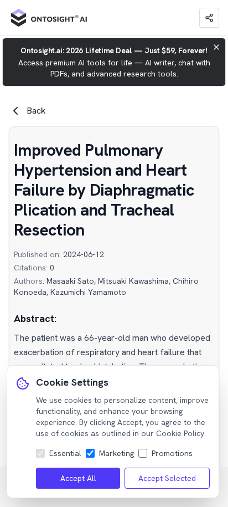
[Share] (209, 18)
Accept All (78, 478)
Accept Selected (167, 478)
